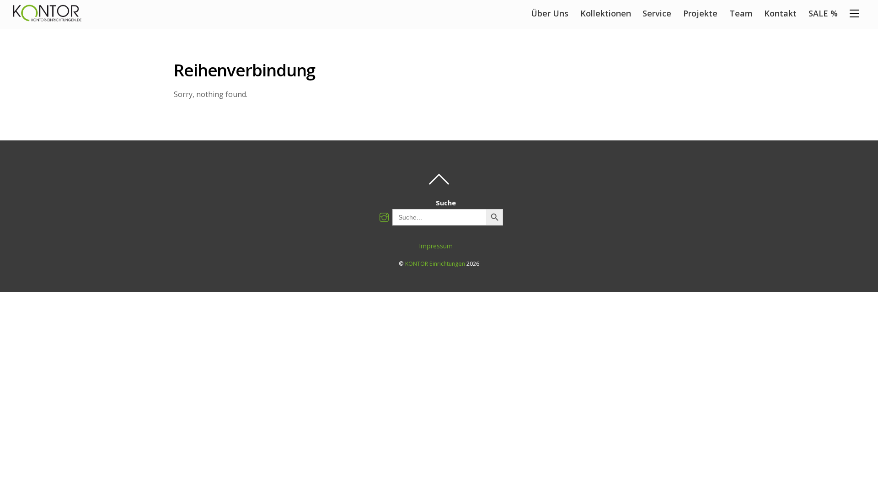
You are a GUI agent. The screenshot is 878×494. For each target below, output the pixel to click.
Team (741, 13)
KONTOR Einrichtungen (435, 264)
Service (656, 13)
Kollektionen (605, 13)
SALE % (823, 13)
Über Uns (549, 13)
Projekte (700, 13)
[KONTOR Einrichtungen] (47, 16)
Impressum (436, 246)
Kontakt (780, 13)
